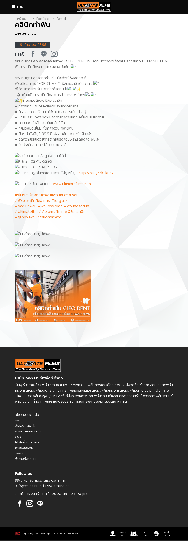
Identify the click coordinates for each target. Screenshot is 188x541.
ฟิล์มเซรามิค (50, 385)
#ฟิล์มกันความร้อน (64, 195)
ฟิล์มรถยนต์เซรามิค (107, 396)
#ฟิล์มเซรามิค (75, 211)
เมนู (19, 6)
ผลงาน (20, 453)
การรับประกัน (24, 447)
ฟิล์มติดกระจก (46, 390)
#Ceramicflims (51, 211)
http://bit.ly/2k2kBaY (96, 173)
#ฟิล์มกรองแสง (50, 206)
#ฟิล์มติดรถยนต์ (76, 206)
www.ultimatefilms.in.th (72, 184)
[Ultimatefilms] (33, 54)
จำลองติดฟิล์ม (25, 425)
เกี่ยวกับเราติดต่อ (27, 414)
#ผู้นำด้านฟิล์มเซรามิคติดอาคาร (38, 217)
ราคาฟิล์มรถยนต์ (161, 396)
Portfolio (42, 18)
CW (36, 533)
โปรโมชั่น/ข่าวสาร (27, 442)
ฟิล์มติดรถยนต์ (98, 385)
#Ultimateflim (26, 211)
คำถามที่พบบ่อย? (26, 458)
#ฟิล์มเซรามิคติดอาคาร (32, 200)
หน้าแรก (23, 18)
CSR (18, 436)
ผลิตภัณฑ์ (22, 420)
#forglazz (59, 200)
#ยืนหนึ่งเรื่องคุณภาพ (32, 195)
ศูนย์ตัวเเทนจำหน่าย (28, 431)
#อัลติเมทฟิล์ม (25, 206)
